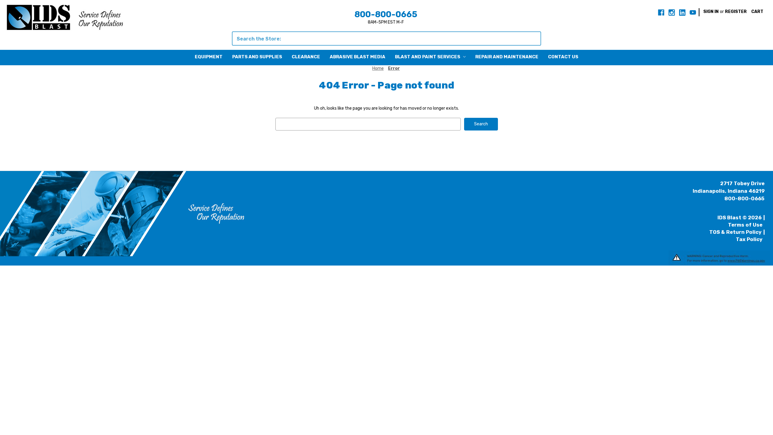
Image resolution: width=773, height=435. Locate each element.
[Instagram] (672, 12)
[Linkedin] (682, 12)
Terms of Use (745, 225)
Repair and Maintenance (506, 57)
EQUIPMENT (209, 57)
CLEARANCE (306, 57)
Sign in (711, 11)
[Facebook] (661, 12)
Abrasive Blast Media (357, 57)
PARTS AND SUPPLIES (257, 57)
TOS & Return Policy (735, 232)
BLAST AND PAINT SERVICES (427, 57)
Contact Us (563, 57)
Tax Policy (749, 239)
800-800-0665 (385, 14)
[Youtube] (693, 12)
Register (736, 11)
